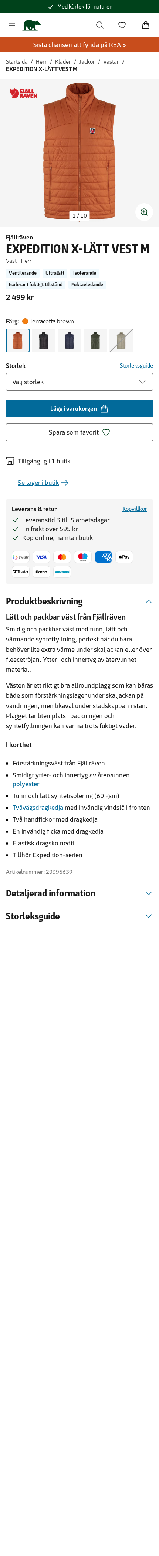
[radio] (18, 340)
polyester (26, 784)
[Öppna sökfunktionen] (100, 25)
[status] (80, 216)
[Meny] (12, 25)
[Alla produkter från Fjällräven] (23, 93)
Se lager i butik (38, 483)
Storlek (16, 366)
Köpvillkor (134, 508)
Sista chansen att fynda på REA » (79, 45)
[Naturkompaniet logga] (32, 25)
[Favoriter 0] (122, 25)
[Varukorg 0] (145, 25)
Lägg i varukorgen (73, 409)
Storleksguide (136, 365)
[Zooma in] (144, 212)
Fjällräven (19, 237)
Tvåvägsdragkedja (38, 808)
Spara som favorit (74, 432)
